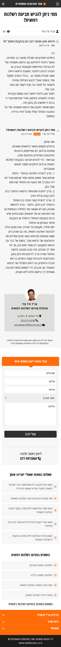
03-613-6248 (28, 320)
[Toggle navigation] (57, 3)
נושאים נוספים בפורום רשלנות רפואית (30, 604)
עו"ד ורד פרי (49, 31)
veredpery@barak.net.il (28, 324)
